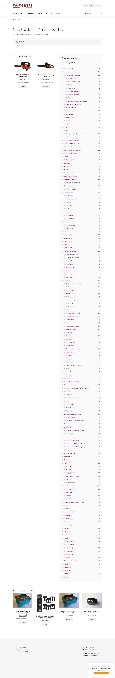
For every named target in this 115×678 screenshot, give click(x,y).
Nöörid (70, 85)
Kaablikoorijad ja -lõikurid (73, 398)
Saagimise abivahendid (72, 476)
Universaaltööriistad (70, 561)
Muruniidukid (69, 114)
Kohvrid (70, 303)
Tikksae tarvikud (70, 345)
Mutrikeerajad (70, 548)
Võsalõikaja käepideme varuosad (77, 101)
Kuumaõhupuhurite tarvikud (74, 313)
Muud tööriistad (68, 391)
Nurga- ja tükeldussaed (72, 473)
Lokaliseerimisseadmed (73, 257)
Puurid (70, 359)
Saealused (69, 332)
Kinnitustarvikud (68, 192)
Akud (67, 130)
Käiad (67, 401)
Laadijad (68, 137)
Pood (21, 13)
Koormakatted (68, 241)
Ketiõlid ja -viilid (70, 489)
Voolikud (68, 124)
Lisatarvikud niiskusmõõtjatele (75, 430)
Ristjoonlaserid (70, 267)
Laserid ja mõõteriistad (70, 251)
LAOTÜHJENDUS (68, 248)
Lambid (66, 244)
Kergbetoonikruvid (71, 199)
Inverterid (69, 147)
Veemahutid (67, 567)
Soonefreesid (70, 160)
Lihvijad (66, 270)
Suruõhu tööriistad (69, 512)
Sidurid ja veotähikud (74, 91)
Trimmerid (69, 121)
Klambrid (68, 202)
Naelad (68, 209)
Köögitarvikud (70, 228)
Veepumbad (67, 570)
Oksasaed (68, 522)
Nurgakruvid (69, 212)
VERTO (66, 574)
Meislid (70, 355)
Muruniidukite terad (73, 287)
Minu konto (31, 13)
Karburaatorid (72, 78)
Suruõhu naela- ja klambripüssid (75, 420)
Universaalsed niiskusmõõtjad (74, 447)
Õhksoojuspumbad (69, 453)
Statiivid (68, 339)
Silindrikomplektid (73, 94)
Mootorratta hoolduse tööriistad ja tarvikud (76, 388)
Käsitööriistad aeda (71, 107)
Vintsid (66, 577)
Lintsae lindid (70, 319)
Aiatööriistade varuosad (73, 75)
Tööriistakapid (68, 535)
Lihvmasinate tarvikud (72, 316)
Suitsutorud (67, 508)
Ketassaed (69, 466)
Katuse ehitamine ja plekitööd (72, 179)
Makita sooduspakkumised (71, 381)
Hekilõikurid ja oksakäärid (73, 104)
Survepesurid (67, 515)
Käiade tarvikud (70, 297)
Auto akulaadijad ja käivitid (71, 143)
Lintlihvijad (69, 274)
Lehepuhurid (69, 111)
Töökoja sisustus (68, 531)
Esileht (16, 19)
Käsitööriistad (70, 404)
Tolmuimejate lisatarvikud (73, 349)
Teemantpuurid (70, 342)
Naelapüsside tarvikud (72, 326)
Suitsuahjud (67, 505)
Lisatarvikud (67, 280)
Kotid (67, 310)
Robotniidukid (70, 117)
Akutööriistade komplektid (71, 140)
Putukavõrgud (68, 456)
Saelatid (68, 499)
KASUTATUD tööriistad (70, 176)
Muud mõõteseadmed (72, 261)
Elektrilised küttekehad (70, 153)
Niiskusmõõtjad (68, 427)
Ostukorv (40, 13)
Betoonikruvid (70, 196)
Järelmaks (49, 13)
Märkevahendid (68, 385)
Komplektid (69, 492)
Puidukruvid (69, 215)
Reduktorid (71, 88)
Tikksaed (68, 479)
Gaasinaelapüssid (71, 417)
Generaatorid (67, 163)
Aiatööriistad (67, 72)
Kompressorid (68, 238)
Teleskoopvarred (68, 518)
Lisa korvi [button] (22, 86)
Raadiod (66, 460)
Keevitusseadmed (69, 186)
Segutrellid (69, 411)
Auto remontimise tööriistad (72, 150)
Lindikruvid (69, 205)
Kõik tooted (67, 235)
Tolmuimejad (67, 528)
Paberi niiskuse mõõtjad (73, 437)
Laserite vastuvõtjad (72, 254)
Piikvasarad (69, 551)
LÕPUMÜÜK (67, 375)
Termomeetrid (68, 525)
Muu (67, 323)
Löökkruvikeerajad (71, 544)
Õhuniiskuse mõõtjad (72, 434)
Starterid (70, 98)
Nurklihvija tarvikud (71, 329)
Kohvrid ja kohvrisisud (72, 300)
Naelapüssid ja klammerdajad (72, 414)
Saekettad (69, 336)
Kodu (65, 222)
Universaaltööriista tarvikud (74, 365)
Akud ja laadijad (68, 127)
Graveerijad (69, 394)
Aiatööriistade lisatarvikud (73, 284)
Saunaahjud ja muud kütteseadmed (74, 502)
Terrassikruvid (70, 218)
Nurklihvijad (67, 450)
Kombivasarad (70, 541)
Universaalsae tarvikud (72, 362)
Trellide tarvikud (70, 352)
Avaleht (15, 13)
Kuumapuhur (69, 407)
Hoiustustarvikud (71, 293)
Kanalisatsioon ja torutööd (71, 173)
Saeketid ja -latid (68, 486)
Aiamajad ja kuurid (69, 68)
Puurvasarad (69, 554)
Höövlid (66, 169)
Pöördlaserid (69, 264)
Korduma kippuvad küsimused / (92, 653)
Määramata (67, 378)
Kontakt (57, 13)
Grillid (65, 166)
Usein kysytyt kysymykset (90, 655)
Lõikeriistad (67, 372)
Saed (65, 463)
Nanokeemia (67, 424)
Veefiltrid (66, 564)
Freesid (66, 156)
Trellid (66, 538)
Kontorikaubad (70, 225)
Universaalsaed (70, 482)
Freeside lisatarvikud (72, 290)
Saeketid (68, 495)
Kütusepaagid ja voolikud (75, 81)
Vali (46, 624)
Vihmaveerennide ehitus (73, 182)
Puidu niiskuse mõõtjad (72, 440)
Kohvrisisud (71, 306)
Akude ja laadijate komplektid (74, 134)
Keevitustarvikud (71, 189)
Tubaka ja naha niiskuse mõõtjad (75, 443)
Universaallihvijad (71, 277)
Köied (65, 231)
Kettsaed (68, 469)
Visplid (68, 368)
